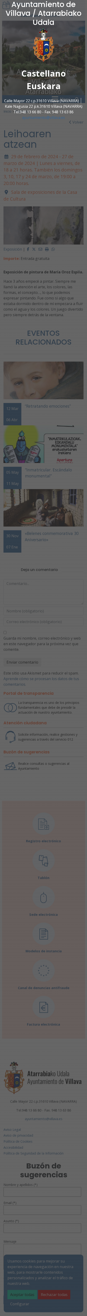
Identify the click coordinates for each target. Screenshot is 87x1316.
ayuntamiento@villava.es (43, 117)
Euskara (44, 86)
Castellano (43, 73)
